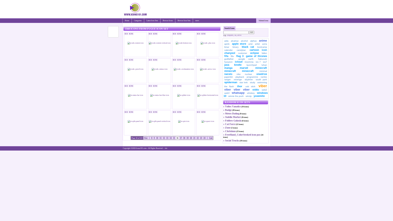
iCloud (238, 61)
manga (228, 67)
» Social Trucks (231, 140)
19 (188, 138)
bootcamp (262, 47)
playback (239, 77)
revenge (238, 79)
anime (263, 40)
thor (239, 86)
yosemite (259, 96)
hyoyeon (228, 62)
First (145, 138)
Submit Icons (263, 20)
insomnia (249, 62)
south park (261, 79)
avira (264, 44)
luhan (264, 65)
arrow (239, 35)
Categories (138, 20)
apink (227, 44)
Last (210, 138)
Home (127, 20)
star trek (243, 82)
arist (250, 44)
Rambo (264, 77)
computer (230, 35)
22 (198, 138)
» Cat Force (229, 124)
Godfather (229, 59)
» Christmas (229, 131)
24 (204, 138)
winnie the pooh (236, 96)
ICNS (131, 34)
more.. (197, 20)
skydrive (249, 79)
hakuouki (262, 59)
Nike (239, 74)
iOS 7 (258, 62)
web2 (264, 90)
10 (157, 138)
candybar (241, 50)
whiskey (251, 93)
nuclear (248, 74)
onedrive (261, 74)
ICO (126, 34)
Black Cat (248, 46)
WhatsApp (238, 92)
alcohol (244, 41)
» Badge (227, 110)
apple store (239, 43)
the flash (229, 86)
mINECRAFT (230, 71)
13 (167, 138)
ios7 (265, 62)
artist (257, 44)
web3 (227, 93)
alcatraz (235, 41)
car (235, 35)
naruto (228, 74)
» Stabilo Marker (232, 117)
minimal (263, 71)
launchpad (252, 65)
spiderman (230, 82)
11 (160, 138)
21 (194, 138)
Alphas (253, 41)
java (226, 64)
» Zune (227, 127)
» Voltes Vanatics (232, 106)
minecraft (261, 67)
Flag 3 (239, 56)
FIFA (226, 56)
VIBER (227, 89)
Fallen (264, 53)
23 (201, 138)
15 (174, 138)
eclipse (254, 53)
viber (263, 86)
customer (242, 53)
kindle (237, 64)
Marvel (244, 67)
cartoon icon (258, 49)
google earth (245, 59)
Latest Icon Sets (152, 20)
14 (171, 138)
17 (181, 138)
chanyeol (229, 53)
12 (164, 138)
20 (191, 138)
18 (184, 138)
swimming (262, 82)
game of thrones (256, 56)
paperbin (228, 77)
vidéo (255, 89)
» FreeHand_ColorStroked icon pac (241, 134)
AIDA (226, 41)
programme (252, 77)
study (252, 82)
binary (236, 47)
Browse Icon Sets (184, 20)
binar (226, 47)
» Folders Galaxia (232, 120)
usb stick (250, 86)
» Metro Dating (231, 113)
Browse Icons (168, 20)
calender (228, 50)
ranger (227, 79)
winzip (249, 96)
